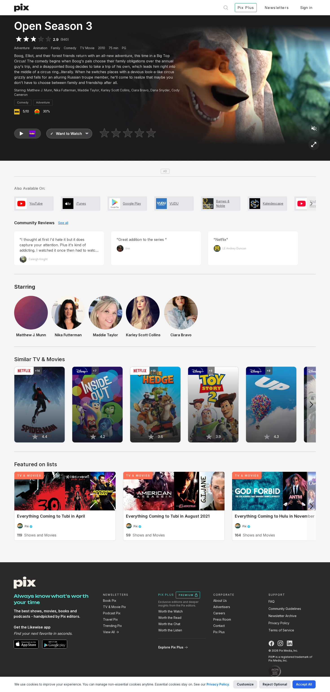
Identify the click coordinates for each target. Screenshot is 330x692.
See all (63, 223)
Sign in (306, 7)
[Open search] (225, 7)
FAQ (271, 601)
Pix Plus (219, 632)
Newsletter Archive (282, 616)
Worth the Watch (170, 611)
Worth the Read (169, 618)
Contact (219, 626)
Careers (219, 613)
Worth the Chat (169, 624)
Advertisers (221, 607)
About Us (220, 600)
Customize (245, 684)
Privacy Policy (278, 623)
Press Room (222, 619)
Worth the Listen (170, 630)
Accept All (304, 684)
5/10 (26, 111)
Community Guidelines (284, 609)
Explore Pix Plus (170, 647)
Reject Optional (275, 684)
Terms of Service (281, 630)
